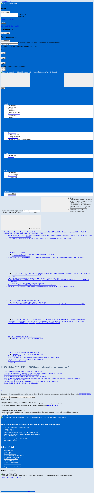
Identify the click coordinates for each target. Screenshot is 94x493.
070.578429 (10, 431)
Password (21, 16)
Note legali (7, 452)
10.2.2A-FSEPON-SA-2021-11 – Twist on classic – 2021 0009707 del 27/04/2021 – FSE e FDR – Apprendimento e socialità (48, 319)
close (2, 88)
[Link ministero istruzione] (9, 3)
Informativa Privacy (10, 454)
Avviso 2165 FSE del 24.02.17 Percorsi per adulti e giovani (25, 359)
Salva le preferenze (15, 414)
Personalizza (4, 397)
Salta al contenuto (6, 1)
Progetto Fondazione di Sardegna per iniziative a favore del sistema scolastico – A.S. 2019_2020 (36, 278)
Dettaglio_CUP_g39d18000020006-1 (15, 380)
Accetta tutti (29, 397)
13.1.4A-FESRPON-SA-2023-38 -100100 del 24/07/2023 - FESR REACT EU (35, 254)
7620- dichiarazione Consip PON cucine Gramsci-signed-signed (23, 371)
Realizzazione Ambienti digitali (17, 361)
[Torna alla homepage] (47, 72)
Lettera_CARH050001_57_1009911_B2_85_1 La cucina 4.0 (22, 383)
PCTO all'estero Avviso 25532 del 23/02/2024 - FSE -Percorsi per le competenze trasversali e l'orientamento (39, 238)
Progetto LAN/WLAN (14, 356)
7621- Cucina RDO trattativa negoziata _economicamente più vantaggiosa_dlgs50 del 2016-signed (33, 373)
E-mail (20, 42)
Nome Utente (22, 14)
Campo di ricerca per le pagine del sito (12, 211)
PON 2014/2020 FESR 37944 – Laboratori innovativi (24, 352)
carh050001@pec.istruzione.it (24, 434)
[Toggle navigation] (15, 80)
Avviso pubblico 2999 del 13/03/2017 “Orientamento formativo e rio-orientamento (32, 285)
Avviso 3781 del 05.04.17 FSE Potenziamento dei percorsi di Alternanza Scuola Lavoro (33, 357)
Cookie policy (8, 450)
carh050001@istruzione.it (23, 432)
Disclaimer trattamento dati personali (11, 477)
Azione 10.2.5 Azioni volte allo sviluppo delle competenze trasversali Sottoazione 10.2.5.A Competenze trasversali (41, 286)
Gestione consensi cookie (11, 462)
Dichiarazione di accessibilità (12, 457)
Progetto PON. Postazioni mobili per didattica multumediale (29, 302)
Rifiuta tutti (15, 397)
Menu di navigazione (34, 228)
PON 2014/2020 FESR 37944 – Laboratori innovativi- (24, 300)
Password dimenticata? (7, 19)
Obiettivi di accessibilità (11, 459)
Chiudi (3, 53)
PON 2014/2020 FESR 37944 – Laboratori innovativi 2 (79, 210)
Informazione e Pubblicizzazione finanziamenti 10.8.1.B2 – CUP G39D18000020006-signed (31, 381)
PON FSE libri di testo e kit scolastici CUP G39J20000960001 (26, 283)
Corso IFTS (11, 362)
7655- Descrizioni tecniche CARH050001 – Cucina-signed (21, 375)
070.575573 (10, 429)
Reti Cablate (11, 276)
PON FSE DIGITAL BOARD (17, 252)
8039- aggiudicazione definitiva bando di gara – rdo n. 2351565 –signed (25, 376)
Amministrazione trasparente (12, 464)
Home (71, 198)
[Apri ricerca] (78, 80)
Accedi (3, 5)
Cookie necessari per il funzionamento (12, 410)
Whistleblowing (9, 460)
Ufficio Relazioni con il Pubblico (14, 455)
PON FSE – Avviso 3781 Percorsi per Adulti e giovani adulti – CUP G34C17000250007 (34, 323)
